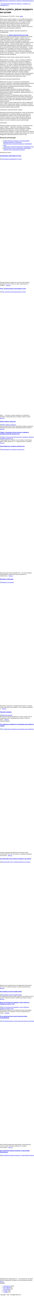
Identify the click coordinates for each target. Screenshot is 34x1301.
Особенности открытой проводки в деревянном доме (18, 146)
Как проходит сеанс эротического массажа (17, 148)
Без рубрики (6, 1287)
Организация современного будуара (10, 155)
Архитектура (7, 1286)
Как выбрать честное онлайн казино (11, 991)
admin (21, 16)
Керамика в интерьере (6, 579)
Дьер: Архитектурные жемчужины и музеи (13, 288)
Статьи (5, 1290)
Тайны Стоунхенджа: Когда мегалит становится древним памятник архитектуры (14, 433)
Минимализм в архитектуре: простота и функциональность (17, 0)
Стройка (5, 1292)
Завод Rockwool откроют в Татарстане (16, 141)
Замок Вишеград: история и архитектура (12, 446)
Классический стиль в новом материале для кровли (15, 858)
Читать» (8, 285)
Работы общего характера (8, 421)
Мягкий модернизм (6, 712)
